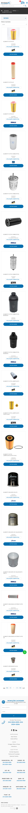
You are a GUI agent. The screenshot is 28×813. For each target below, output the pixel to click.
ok (13, 715)
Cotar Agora (13, 54)
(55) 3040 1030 (7, 772)
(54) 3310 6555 (7, 780)
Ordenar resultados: (6, 21)
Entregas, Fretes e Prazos (14, 744)
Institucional (14, 734)
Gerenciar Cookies (14, 756)
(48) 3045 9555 (21, 780)
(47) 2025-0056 (7, 796)
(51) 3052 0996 (21, 762)
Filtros (6, 18)
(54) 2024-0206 (7, 764)
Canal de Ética (14, 738)
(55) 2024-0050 (21, 788)
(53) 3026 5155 (21, 772)
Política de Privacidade (14, 754)
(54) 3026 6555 (13, 722)
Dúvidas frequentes (14, 752)
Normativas (14, 746)
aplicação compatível (12, 46)
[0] (23, 2)
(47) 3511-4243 (7, 788)
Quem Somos (14, 736)
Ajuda (14, 742)
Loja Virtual (14, 749)
